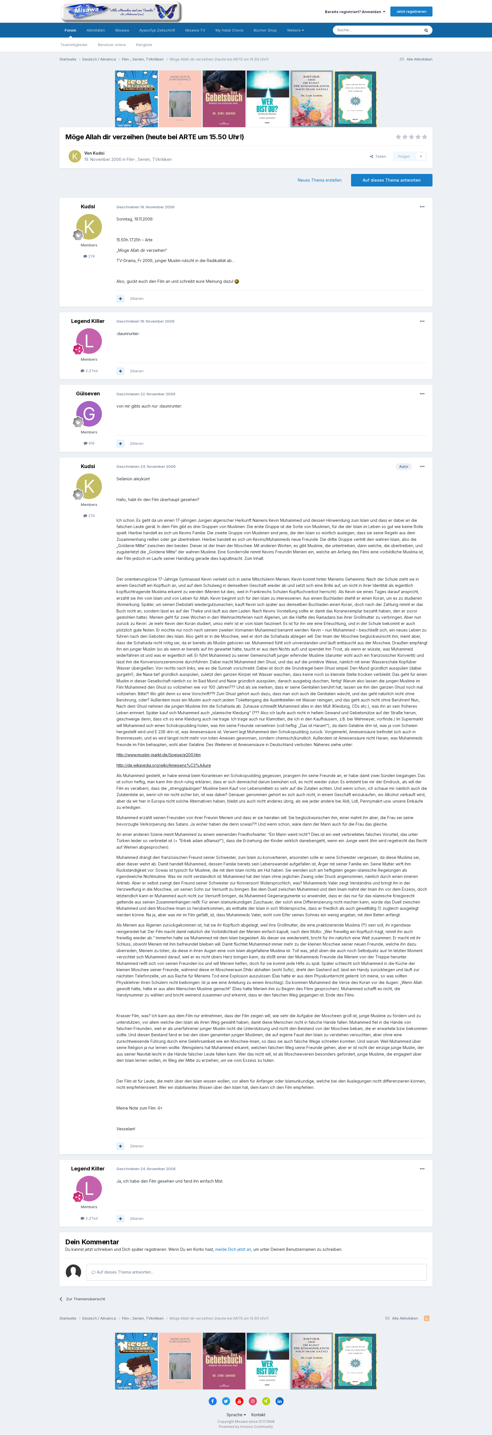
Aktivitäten (96, 30)
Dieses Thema (400, 30)
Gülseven (88, 393)
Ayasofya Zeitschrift (157, 30)
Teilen (379, 156)
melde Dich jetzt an (233, 1249)
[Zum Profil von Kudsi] (75, 156)
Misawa (122, 30)
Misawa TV (195, 30)
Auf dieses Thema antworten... (124, 1272)
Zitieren (137, 298)
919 (91, 443)
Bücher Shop (265, 30)
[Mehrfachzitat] (120, 299)
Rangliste (144, 44)
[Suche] (426, 30)
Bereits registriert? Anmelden (354, 11)
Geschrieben (145, 207)
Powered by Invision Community (246, 1426)
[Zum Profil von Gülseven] (89, 414)
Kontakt (258, 1414)
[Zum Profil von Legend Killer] (89, 341)
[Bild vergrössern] (237, 281)
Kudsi (98, 153)
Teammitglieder (74, 44)
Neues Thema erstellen (320, 180)
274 (91, 256)
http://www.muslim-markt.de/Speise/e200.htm (158, 754)
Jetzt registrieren (411, 11)
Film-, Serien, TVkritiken (149, 159)
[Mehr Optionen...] (422, 206)
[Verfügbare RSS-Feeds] (426, 1318)
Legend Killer (88, 321)
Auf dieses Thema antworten (392, 180)
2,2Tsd (91, 370)
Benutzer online (112, 44)
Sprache (235, 1414)
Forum (70, 30)
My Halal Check (229, 30)
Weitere (294, 30)
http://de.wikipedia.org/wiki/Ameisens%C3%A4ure (163, 765)
